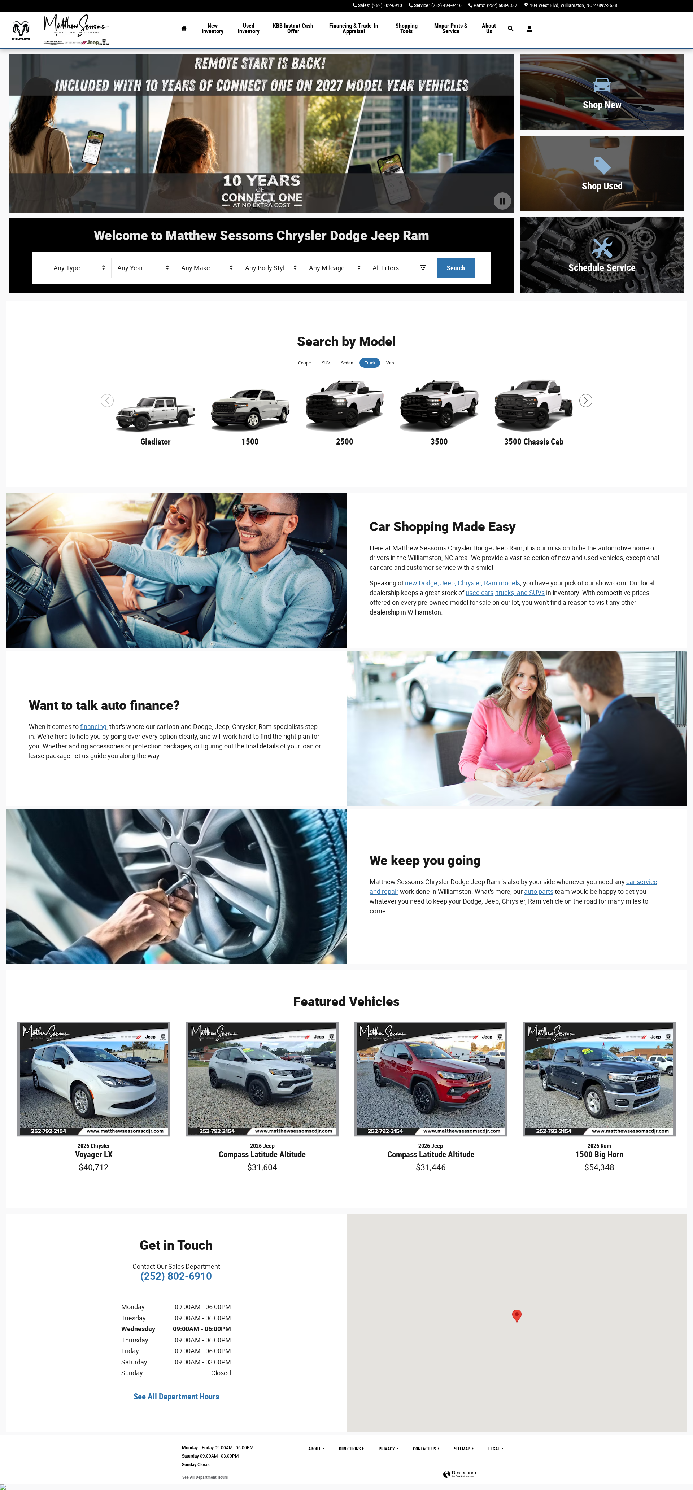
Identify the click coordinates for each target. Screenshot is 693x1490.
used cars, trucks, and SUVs (505, 593)
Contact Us (424, 1448)
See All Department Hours (176, 1396)
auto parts (538, 891)
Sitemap (462, 1448)
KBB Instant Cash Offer (293, 28)
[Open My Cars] (527, 29)
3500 (439, 441)
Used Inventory (249, 28)
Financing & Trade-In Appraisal (353, 28)
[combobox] (80, 268)
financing (93, 726)
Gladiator (155, 441)
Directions (350, 1448)
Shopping (407, 28)
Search (456, 268)
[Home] (21, 30)
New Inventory (212, 28)
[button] (602, 92)
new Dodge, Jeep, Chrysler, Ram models (462, 583)
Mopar (450, 28)
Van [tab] (390, 363)
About (489, 28)
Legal (494, 1448)
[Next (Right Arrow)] (586, 400)
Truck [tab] (370, 363)
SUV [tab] (326, 363)
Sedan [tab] (347, 363)
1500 (250, 441)
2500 (344, 441)
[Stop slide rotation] (502, 201)
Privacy (387, 1448)
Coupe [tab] (304, 363)
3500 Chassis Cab (533, 441)
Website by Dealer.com (459, 1474)
